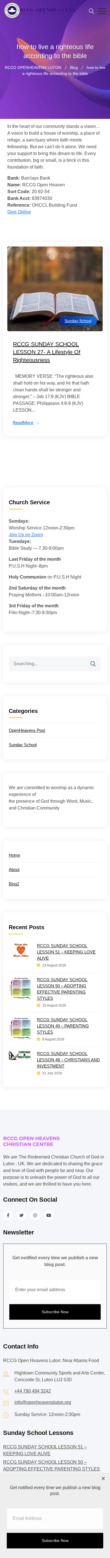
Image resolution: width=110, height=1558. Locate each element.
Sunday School (78, 320)
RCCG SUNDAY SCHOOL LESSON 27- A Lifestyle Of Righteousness (46, 352)
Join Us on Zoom (26, 534)
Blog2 (14, 883)
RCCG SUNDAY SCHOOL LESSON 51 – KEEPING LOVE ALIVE (66, 952)
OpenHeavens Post (27, 730)
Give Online (19, 212)
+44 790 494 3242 (32, 1391)
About (14, 869)
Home (14, 855)
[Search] (96, 660)
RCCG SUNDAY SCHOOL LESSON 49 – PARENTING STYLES (63, 1026)
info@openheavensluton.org (42, 1402)
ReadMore (23, 422)
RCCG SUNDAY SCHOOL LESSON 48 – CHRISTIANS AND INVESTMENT (68, 1059)
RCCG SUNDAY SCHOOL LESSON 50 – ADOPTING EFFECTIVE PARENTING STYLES (62, 989)
